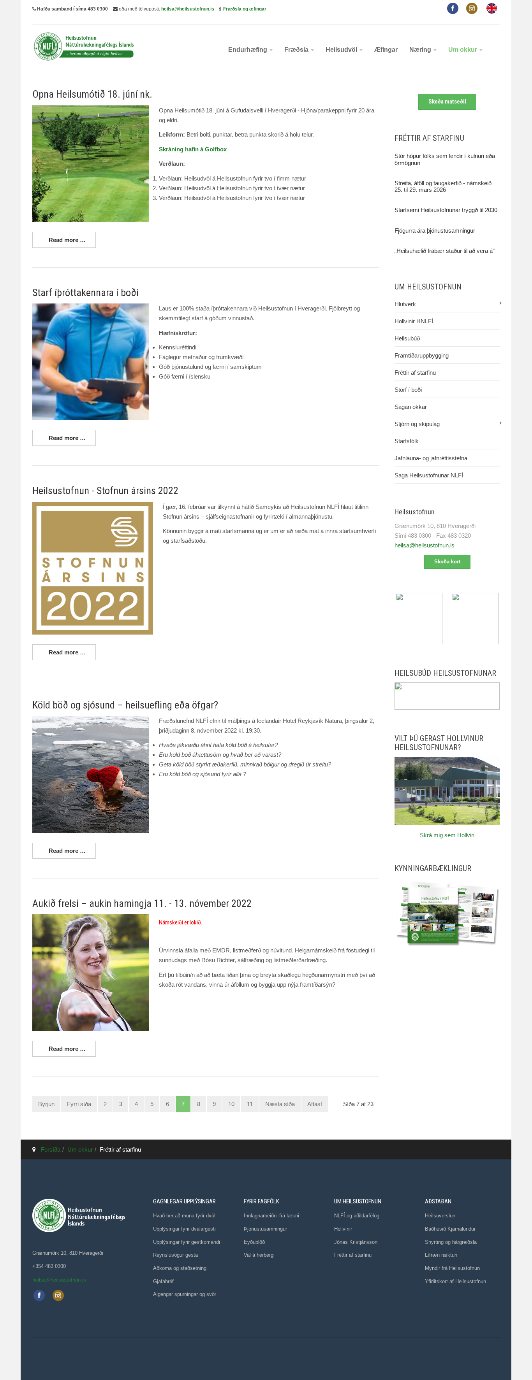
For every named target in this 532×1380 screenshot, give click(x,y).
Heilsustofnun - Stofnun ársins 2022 (105, 490)
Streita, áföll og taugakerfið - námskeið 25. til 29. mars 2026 (443, 186)
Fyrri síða (79, 1104)
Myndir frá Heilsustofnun (452, 1268)
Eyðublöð (254, 1242)
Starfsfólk (407, 441)
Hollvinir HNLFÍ (414, 321)
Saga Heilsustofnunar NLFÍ (429, 475)
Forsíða (50, 1149)
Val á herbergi (259, 1255)
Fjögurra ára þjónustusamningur (435, 230)
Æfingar (386, 49)
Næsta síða (280, 1104)
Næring (421, 49)
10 (231, 1104)
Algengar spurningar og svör (184, 1294)
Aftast (314, 1104)
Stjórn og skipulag (417, 424)
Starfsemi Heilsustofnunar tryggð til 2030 (446, 210)
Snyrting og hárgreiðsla (451, 1242)
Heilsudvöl (342, 49)
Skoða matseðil (447, 101)
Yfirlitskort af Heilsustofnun (455, 1281)
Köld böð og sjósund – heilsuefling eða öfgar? (125, 705)
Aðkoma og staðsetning (179, 1268)
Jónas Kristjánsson (355, 1242)
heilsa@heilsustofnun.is (187, 9)
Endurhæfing (248, 49)
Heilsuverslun (440, 1216)
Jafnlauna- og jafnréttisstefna (431, 458)
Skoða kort (447, 562)
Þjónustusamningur (265, 1229)
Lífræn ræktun (441, 1255)
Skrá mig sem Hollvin (447, 835)
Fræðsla (297, 49)
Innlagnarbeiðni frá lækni (271, 1216)
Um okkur (463, 49)
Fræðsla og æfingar (244, 9)
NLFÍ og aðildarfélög (356, 1216)
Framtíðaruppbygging (422, 355)
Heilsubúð (407, 338)
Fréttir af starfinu (415, 372)
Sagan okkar (411, 406)
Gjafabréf (163, 1281)
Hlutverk (405, 304)
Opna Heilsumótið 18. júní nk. (92, 94)
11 (250, 1104)
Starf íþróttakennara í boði (85, 292)
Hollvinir (343, 1229)
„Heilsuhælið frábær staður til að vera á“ (445, 250)
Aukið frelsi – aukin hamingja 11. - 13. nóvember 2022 (142, 903)
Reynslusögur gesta (175, 1255)
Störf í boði (408, 389)
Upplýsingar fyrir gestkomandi (186, 1242)
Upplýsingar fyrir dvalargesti (184, 1229)
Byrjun (46, 1104)
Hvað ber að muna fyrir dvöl (184, 1216)
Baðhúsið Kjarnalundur (450, 1229)
